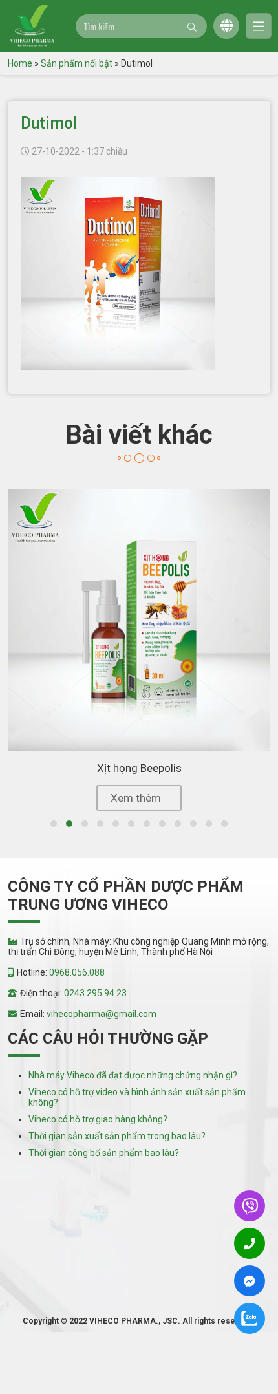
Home (20, 63)
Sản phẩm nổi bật (76, 63)
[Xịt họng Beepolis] (139, 620)
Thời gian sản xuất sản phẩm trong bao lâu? (117, 1136)
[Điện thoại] (249, 1244)
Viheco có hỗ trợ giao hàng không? (97, 1119)
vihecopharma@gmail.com (101, 1014)
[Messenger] (249, 1281)
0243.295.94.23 (95, 993)
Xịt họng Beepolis (139, 768)
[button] (53, 823)
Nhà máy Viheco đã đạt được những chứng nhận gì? (132, 1075)
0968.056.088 (77, 972)
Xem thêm (136, 797)
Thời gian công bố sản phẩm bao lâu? (103, 1153)
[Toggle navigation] (259, 26)
